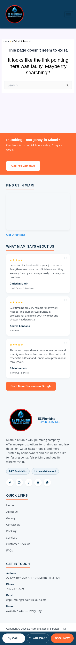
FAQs (9, 550)
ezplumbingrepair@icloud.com (26, 600)
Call (15, 638)
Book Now (62, 638)
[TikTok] (28, 482)
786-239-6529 (15, 589)
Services (11, 537)
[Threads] (47, 482)
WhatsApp (40, 638)
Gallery (10, 518)
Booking (11, 531)
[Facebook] (10, 482)
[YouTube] (38, 482)
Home (10, 505)
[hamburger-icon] (68, 14)
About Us (12, 512)
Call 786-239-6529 (23, 165)
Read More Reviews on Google (31, 386)
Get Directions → (17, 234)
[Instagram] (19, 482)
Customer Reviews (18, 544)
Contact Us (13, 524)
